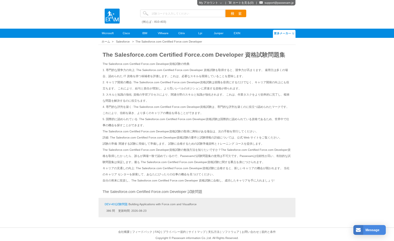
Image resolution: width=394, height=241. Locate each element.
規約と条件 (268, 231)
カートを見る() (243, 2)
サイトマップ (197, 231)
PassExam (112, 16)
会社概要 (124, 231)
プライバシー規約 (174, 231)
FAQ (157, 231)
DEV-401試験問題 (116, 204)
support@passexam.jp (279, 2)
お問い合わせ (250, 231)
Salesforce (123, 41)
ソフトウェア (230, 231)
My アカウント (209, 2)
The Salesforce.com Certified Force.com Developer (168, 41)
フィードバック (142, 231)
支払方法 (214, 231)
